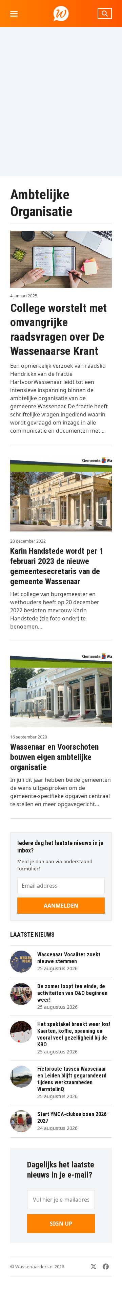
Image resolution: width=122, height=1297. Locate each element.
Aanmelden (61, 905)
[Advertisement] (61, 101)
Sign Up (61, 1223)
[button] (14, 14)
